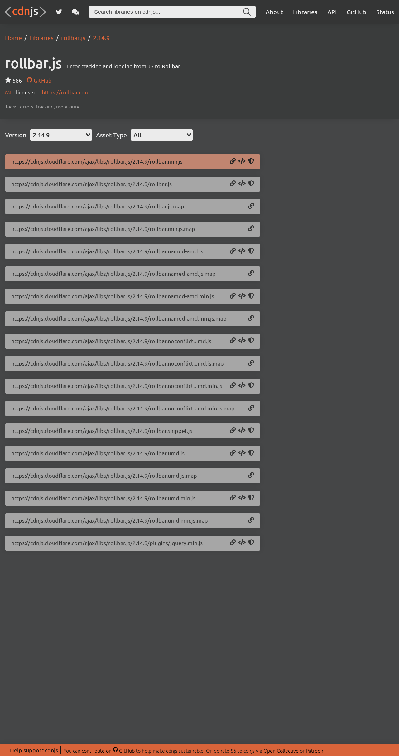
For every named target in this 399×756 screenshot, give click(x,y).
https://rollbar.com (66, 92)
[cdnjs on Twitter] (59, 11)
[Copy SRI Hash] (251, 161)
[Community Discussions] (75, 11)
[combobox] (61, 135)
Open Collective (281, 750)
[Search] (247, 12)
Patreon (314, 750)
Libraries (305, 12)
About (274, 12)
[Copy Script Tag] (242, 161)
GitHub (356, 12)
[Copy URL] (233, 161)
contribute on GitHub (108, 750)
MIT (10, 92)
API (332, 12)
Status (385, 12)
